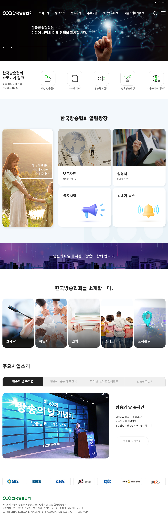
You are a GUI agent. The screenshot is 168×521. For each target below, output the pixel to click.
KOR (155, 2)
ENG (164, 2)
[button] (3, 46)
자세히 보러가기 (132, 441)
